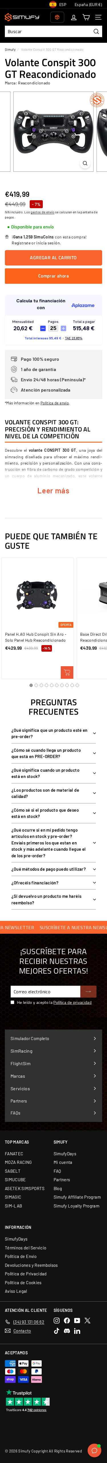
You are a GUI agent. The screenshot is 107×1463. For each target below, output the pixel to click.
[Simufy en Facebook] (67, 1321)
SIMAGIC (13, 1196)
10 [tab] (77, 685)
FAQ (57, 1171)
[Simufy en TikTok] (57, 1331)
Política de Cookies (23, 1282)
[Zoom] (85, 163)
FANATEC (14, 1153)
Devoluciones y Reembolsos (31, 1265)
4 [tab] (46, 685)
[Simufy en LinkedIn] (77, 1331)
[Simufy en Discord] (67, 1331)
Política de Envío (21, 1256)
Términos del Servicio (25, 1247)
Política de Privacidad (26, 1273)
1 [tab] (31, 685)
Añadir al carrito (67, 672)
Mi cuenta (63, 1162)
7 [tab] (62, 685)
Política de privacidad (72, 1002)
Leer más (53, 490)
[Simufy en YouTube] (77, 1321)
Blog (58, 1188)
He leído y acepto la (54, 1002)
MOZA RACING (18, 1162)
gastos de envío (42, 212)
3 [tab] (41, 685)
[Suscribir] (88, 992)
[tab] (30, 227)
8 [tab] (67, 685)
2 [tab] (36, 685)
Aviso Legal (16, 1291)
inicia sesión (48, 242)
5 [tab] (51, 685)
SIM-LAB (13, 1205)
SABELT (13, 1171)
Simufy (10, 49)
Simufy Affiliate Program (77, 1196)
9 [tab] (72, 685)
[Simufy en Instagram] (57, 1321)
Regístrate (21, 242)
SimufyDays (65, 1153)
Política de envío (55, 403)
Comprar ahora (53, 275)
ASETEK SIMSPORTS (25, 1188)
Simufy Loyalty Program (77, 1205)
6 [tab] (56, 685)
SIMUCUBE (15, 1179)
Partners (62, 1179)
